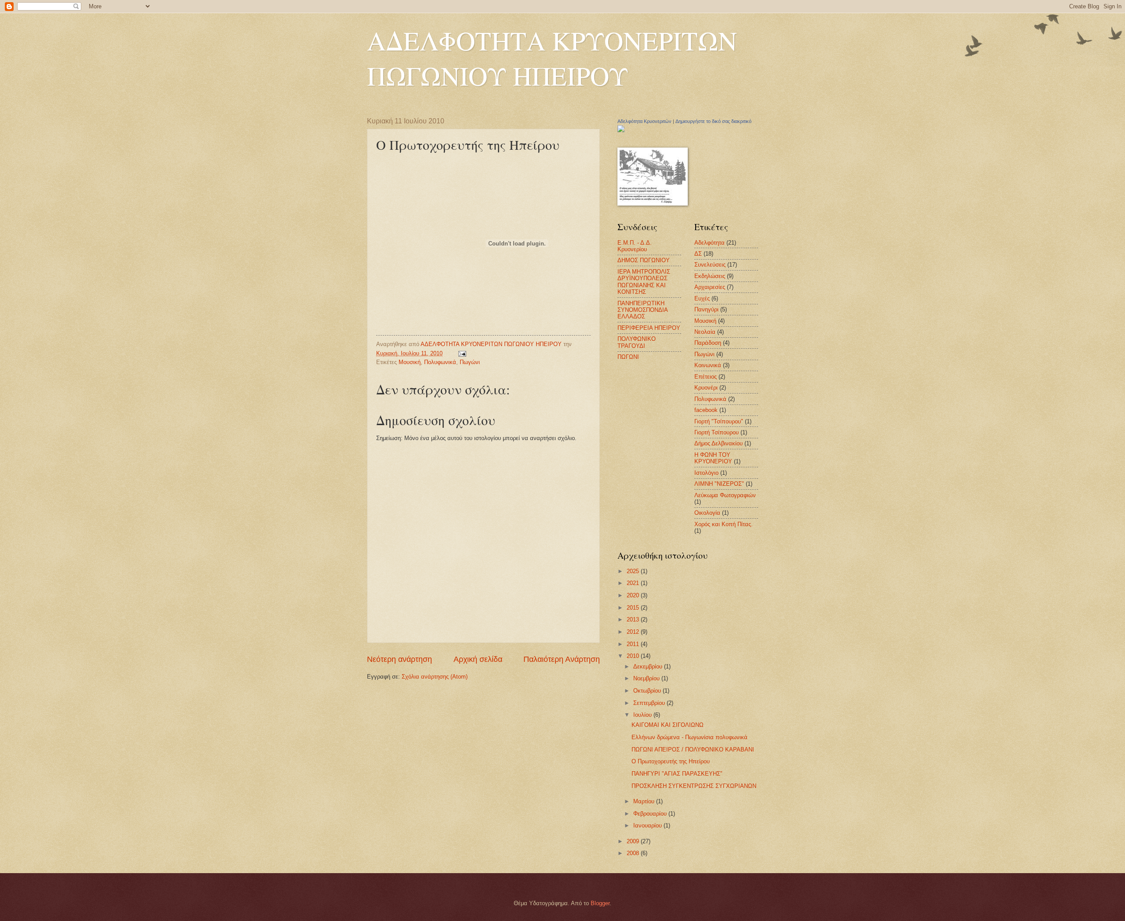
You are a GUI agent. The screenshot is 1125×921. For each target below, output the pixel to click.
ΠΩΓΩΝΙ (628, 357)
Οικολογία (707, 512)
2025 (634, 571)
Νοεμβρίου (647, 678)
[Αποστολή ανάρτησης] (462, 353)
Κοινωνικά (707, 365)
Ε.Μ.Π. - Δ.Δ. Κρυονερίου (634, 246)
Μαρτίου (644, 801)
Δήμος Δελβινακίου (718, 443)
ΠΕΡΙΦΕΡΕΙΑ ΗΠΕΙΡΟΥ (648, 328)
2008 (634, 853)
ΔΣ (698, 253)
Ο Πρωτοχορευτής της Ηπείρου (670, 761)
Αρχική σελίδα (478, 659)
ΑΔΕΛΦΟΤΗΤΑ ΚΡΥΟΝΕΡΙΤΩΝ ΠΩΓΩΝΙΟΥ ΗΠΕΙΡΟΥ (552, 58)
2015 (634, 607)
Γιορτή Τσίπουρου (716, 432)
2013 (634, 619)
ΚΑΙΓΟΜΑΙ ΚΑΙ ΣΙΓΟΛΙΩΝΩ (667, 725)
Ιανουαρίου (648, 825)
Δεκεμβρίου (648, 666)
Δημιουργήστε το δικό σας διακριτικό (713, 121)
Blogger (600, 903)
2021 (634, 583)
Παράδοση (707, 343)
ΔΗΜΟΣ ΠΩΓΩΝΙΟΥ (643, 260)
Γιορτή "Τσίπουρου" (718, 421)
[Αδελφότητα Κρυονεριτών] (620, 130)
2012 (634, 631)
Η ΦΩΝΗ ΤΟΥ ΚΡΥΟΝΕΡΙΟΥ (713, 458)
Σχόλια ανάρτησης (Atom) (435, 676)
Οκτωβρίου (648, 690)
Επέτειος (705, 376)
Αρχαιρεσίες (709, 287)
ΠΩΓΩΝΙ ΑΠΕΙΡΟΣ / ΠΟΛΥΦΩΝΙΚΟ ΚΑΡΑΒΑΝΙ (692, 749)
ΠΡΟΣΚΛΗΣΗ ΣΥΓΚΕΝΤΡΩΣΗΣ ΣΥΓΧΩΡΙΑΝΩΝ (693, 786)
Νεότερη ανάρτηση (399, 659)
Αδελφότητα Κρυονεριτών (644, 121)
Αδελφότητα (709, 242)
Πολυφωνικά (440, 362)
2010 (634, 656)
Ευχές (702, 298)
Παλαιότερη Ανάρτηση (561, 659)
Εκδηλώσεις (709, 276)
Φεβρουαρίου (650, 813)
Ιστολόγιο (706, 473)
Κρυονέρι (706, 387)
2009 (634, 841)
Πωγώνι (470, 362)
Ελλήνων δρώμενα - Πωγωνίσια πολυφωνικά (689, 737)
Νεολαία (704, 332)
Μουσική (410, 362)
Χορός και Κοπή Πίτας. (723, 524)
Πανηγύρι (706, 309)
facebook (706, 410)
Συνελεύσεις (710, 264)
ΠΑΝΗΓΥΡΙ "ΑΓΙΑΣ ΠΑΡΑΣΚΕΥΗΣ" (676, 773)
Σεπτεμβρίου (650, 703)
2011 (634, 644)
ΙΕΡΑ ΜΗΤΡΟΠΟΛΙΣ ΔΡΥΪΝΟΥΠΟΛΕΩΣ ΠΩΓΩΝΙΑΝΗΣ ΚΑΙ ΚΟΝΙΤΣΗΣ (643, 281)
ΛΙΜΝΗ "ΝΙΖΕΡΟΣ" (719, 483)
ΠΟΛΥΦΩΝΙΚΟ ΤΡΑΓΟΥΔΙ (636, 342)
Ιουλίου (643, 715)
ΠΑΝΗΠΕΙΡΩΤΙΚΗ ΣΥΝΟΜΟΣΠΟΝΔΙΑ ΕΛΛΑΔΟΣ (642, 310)
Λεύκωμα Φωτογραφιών (725, 495)
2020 (634, 595)
